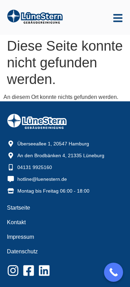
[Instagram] (13, 270)
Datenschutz (22, 251)
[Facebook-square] (29, 270)
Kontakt (16, 222)
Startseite (18, 208)
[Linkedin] (44, 270)
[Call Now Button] (113, 272)
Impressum (20, 237)
